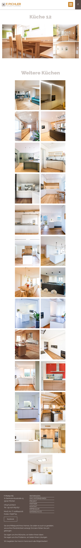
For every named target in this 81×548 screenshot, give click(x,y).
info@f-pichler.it (10, 505)
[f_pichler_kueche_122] (66, 50)
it (78, 4)
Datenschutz (36, 512)
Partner (33, 504)
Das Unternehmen (38, 498)
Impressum (34, 509)
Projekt (33, 501)
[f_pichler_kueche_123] (27, 41)
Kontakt (33, 506)
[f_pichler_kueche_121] (66, 33)
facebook (10, 519)
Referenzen (35, 496)
